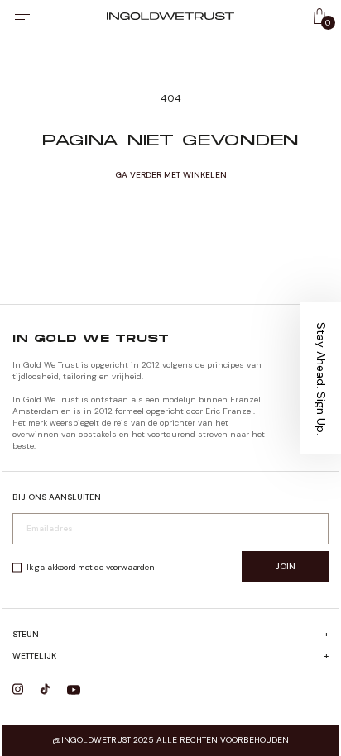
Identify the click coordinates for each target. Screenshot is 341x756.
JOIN (285, 566)
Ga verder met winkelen (171, 174)
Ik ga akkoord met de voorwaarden (90, 567)
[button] (320, 378)
